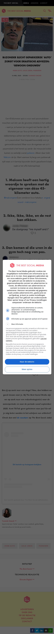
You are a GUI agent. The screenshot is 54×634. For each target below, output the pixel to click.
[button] (27, 324)
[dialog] (27, 317)
